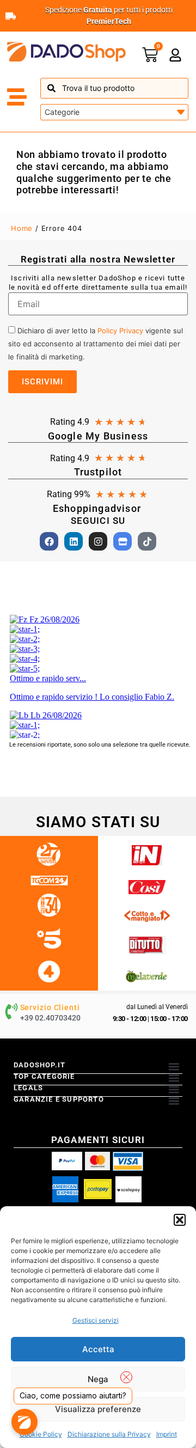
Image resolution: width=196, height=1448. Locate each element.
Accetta (98, 1349)
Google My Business (98, 436)
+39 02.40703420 (50, 1017)
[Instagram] (98, 541)
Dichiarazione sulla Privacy (109, 1434)
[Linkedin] (73, 541)
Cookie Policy (41, 1434)
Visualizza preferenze (98, 1409)
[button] (179, 1219)
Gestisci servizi (95, 1320)
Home (22, 228)
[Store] (122, 541)
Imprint (166, 1434)
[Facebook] (49, 541)
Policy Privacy (120, 330)
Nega (98, 1379)
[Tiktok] (147, 541)
